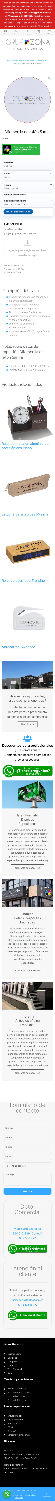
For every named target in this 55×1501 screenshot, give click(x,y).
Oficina (34, 61)
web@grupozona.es (27, 1228)
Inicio (8, 61)
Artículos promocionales (21, 61)
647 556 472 (27, 1238)
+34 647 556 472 (28, 1304)
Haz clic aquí (27, 724)
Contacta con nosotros (27, 867)
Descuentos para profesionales (27, 745)
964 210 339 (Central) (27, 1233)
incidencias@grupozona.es (27, 1300)
